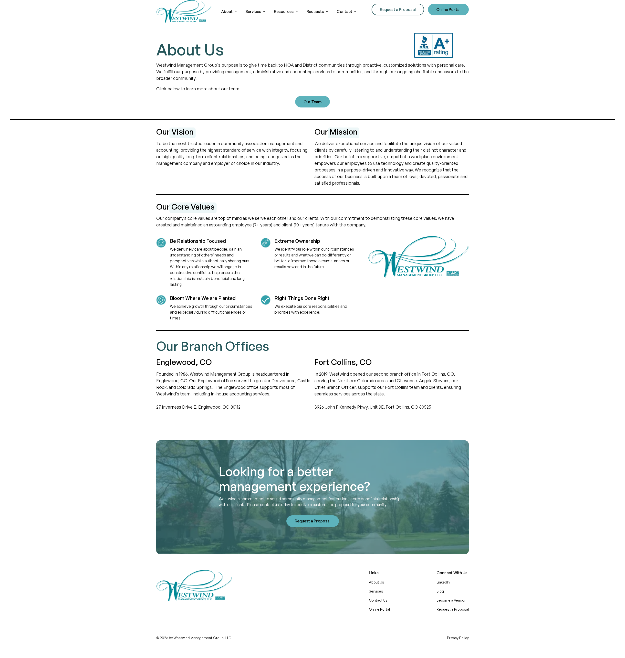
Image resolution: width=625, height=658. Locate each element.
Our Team (312, 101)
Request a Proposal (398, 9)
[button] (229, 11)
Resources (284, 11)
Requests (315, 11)
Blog (440, 591)
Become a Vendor (451, 600)
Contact (344, 11)
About (227, 11)
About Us (376, 582)
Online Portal (448, 9)
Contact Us (378, 600)
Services (253, 11)
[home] (183, 11)
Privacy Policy (458, 638)
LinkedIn (443, 582)
